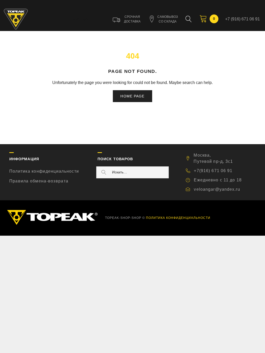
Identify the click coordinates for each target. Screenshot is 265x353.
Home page (132, 96)
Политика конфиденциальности (44, 171)
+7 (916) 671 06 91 (242, 19)
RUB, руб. (80, 19)
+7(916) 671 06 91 (213, 170)
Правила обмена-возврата (38, 181)
